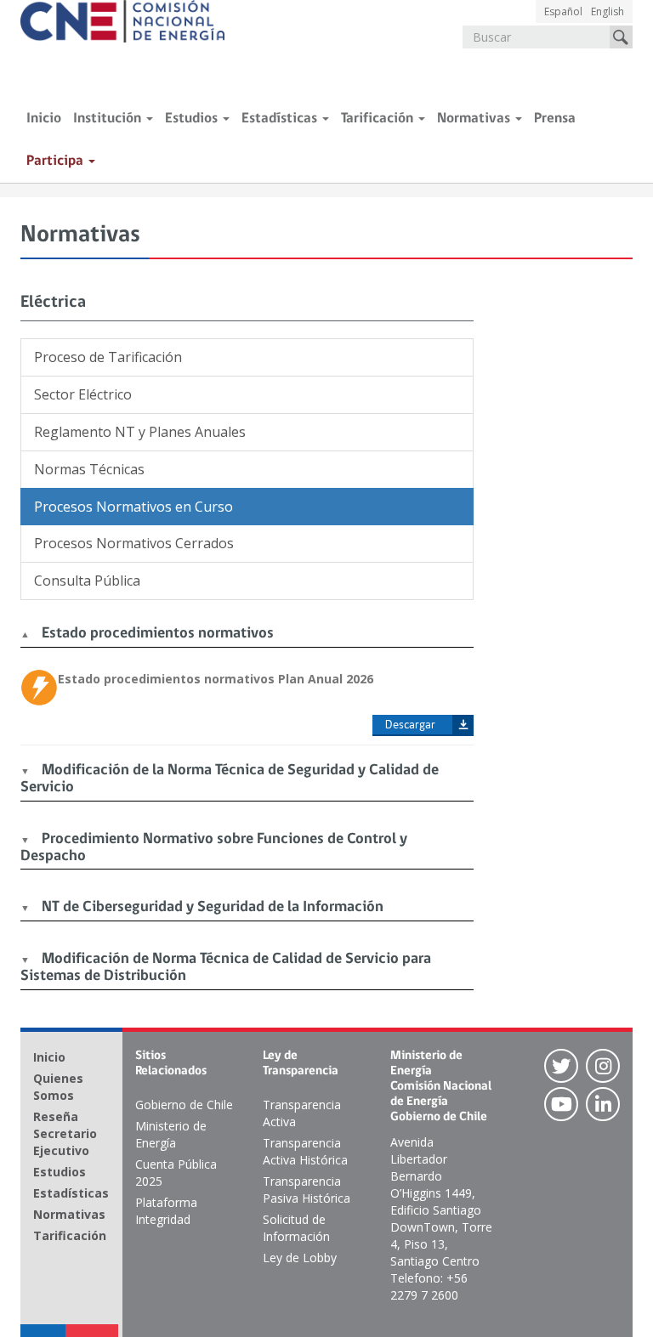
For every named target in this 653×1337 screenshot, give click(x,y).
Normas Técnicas (89, 469)
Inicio (43, 118)
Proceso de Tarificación (108, 357)
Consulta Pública (87, 580)
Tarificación (379, 118)
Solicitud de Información (296, 1227)
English (607, 11)
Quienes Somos (58, 1086)
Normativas (475, 118)
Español (563, 11)
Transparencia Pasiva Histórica (306, 1189)
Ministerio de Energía (171, 1134)
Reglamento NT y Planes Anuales (140, 431)
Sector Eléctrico (83, 394)
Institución (109, 118)
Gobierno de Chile (184, 1104)
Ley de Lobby (300, 1257)
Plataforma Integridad (166, 1210)
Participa (56, 161)
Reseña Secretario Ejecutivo (65, 1133)
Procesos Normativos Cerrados (134, 543)
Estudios (193, 118)
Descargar (410, 725)
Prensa (555, 118)
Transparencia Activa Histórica (305, 1151)
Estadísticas (281, 118)
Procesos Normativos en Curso (133, 506)
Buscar (621, 36)
